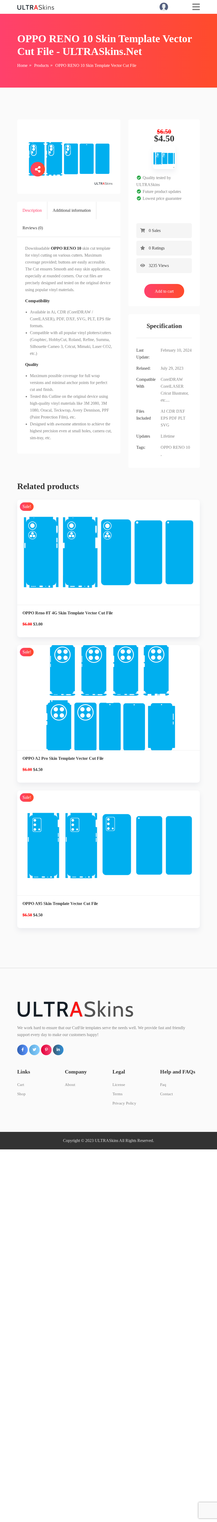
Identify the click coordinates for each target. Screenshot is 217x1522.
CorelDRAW (172, 379)
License (118, 1085)
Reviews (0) (32, 228)
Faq (163, 1085)
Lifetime (168, 436)
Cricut (166, 393)
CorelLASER (172, 386)
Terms (117, 1094)
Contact (166, 1094)
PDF (173, 418)
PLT (182, 418)
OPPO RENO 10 (175, 447)
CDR (170, 411)
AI (163, 411)
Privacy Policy (124, 1103)
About (70, 1085)
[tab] (32, 210)
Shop (21, 1094)
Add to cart (164, 291)
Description (32, 210)
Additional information (72, 210)
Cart (20, 1085)
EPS (164, 418)
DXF (180, 411)
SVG (165, 425)
